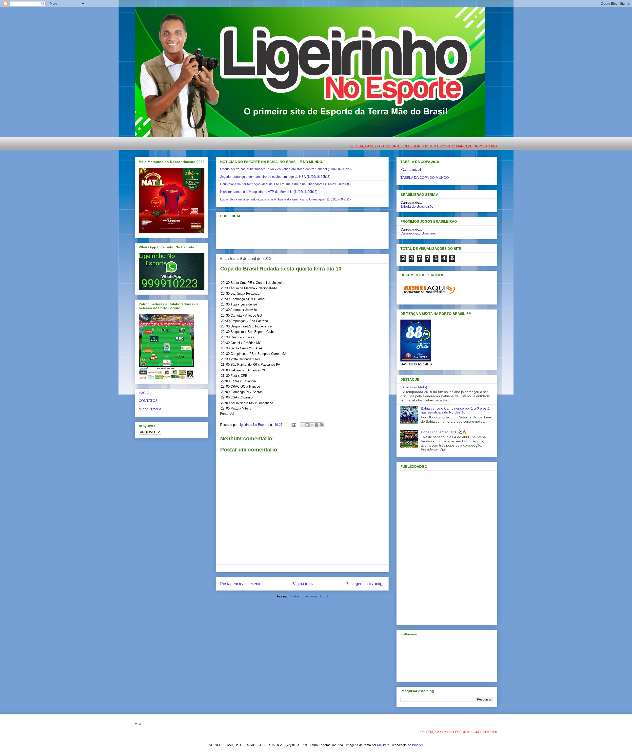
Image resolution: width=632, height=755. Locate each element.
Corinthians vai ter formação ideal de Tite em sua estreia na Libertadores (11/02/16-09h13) (284, 184)
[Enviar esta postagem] (293, 425)
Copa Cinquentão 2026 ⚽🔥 (444, 432)
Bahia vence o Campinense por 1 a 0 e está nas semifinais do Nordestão (455, 410)
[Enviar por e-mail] (302, 424)
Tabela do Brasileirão (416, 206)
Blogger (417, 745)
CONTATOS (148, 401)
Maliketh (383, 745)
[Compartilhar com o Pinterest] (321, 424)
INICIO (144, 393)
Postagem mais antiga (365, 584)
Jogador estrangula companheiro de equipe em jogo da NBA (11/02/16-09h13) (275, 177)
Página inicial (304, 584)
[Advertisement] (294, 233)
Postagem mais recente (240, 584)
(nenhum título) (415, 387)
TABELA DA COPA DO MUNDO (424, 178)
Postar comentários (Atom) (309, 596)
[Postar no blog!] (307, 424)
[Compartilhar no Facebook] (316, 424)
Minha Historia (150, 409)
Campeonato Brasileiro (418, 233)
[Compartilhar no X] (311, 424)
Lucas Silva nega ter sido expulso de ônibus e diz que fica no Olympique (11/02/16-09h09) (284, 199)
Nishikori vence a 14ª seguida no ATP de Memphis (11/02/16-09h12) (268, 192)
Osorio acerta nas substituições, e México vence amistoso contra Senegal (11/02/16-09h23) (286, 169)
